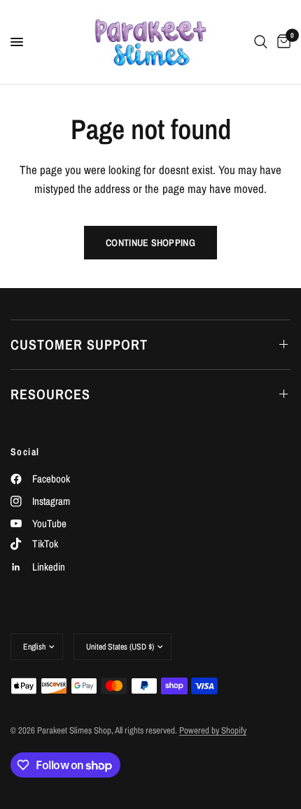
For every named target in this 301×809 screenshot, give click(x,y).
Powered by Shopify (212, 730)
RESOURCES (50, 394)
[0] (281, 42)
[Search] (260, 42)
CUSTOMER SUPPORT (79, 344)
